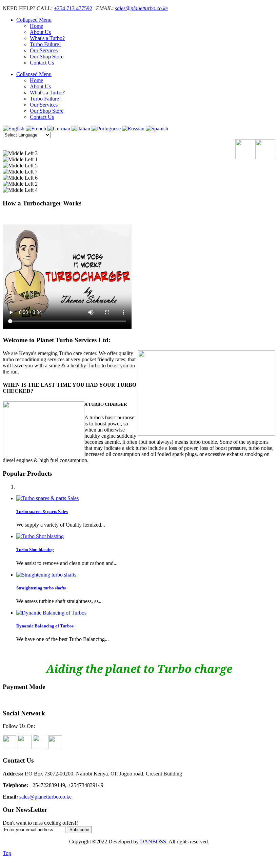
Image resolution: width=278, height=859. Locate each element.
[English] (13, 128)
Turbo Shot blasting (35, 549)
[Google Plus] (55, 747)
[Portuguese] (106, 128)
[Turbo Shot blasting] (40, 536)
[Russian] (133, 128)
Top (7, 853)
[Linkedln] (40, 747)
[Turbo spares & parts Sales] (47, 498)
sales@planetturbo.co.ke (141, 8)
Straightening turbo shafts (41, 587)
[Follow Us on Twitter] (25, 747)
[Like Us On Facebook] (9, 747)
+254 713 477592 (73, 8)
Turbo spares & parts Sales (42, 511)
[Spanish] (157, 128)
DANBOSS (153, 841)
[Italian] (81, 128)
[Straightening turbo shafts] (46, 575)
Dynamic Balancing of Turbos (45, 625)
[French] (36, 128)
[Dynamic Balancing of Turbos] (51, 613)
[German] (58, 128)
